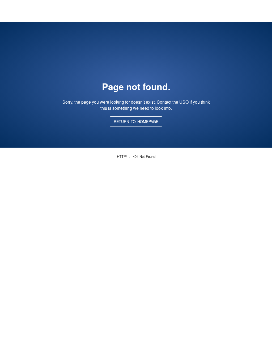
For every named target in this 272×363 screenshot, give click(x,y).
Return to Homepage (136, 121)
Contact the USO (173, 102)
